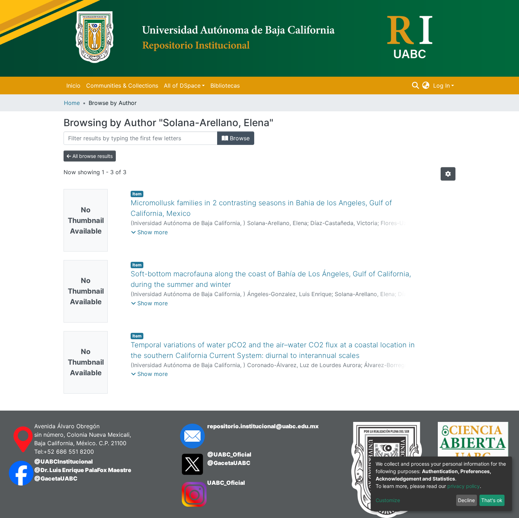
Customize (388, 500)
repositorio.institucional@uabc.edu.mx (263, 426)
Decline (466, 500)
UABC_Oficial (226, 482)
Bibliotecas (225, 85)
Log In (441, 85)
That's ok (491, 500)
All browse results (92, 156)
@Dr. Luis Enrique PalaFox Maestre (82, 469)
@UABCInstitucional (63, 461)
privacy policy (463, 486)
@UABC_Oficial (229, 454)
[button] (426, 85)
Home (72, 102)
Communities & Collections (122, 85)
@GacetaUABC (55, 478)
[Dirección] (14, 439)
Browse (239, 138)
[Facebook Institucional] (14, 473)
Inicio (73, 85)
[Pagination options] (448, 174)
